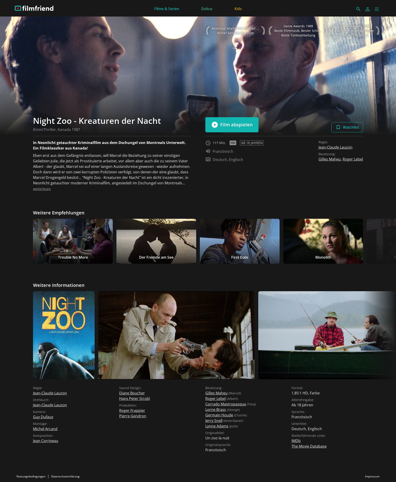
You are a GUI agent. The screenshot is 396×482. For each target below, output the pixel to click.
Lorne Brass (215, 409)
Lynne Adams (216, 426)
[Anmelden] (367, 9)
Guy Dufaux (43, 416)
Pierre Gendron (132, 415)
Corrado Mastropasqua (225, 404)
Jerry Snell (214, 420)
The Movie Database (309, 446)
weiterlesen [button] (42, 189)
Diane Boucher (132, 393)
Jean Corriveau (45, 440)
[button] (376, 9)
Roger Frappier (132, 410)
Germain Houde (219, 415)
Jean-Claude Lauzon (335, 147)
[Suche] (358, 9)
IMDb (296, 440)
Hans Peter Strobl (134, 398)
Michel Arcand (45, 428)
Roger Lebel (353, 159)
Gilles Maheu (330, 159)
